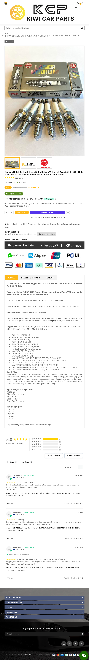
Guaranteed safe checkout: (17, 239)
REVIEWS (50, 278)
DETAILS (11, 278)
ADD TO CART (70, 652)
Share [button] (11, 504)
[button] (77, 504)
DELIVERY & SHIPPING (30, 278)
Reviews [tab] (10, 462)
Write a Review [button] (74, 456)
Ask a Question (48, 234)
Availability (10, 183)
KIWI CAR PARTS (30, 655)
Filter (10, 42)
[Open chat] (84, 655)
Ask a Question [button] (54, 456)
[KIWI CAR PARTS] (68, 655)
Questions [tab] (25, 462)
